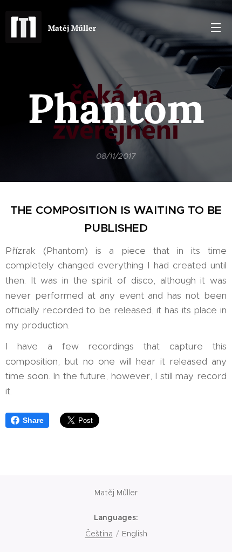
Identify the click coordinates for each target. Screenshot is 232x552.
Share (33, 420)
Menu (216, 27)
